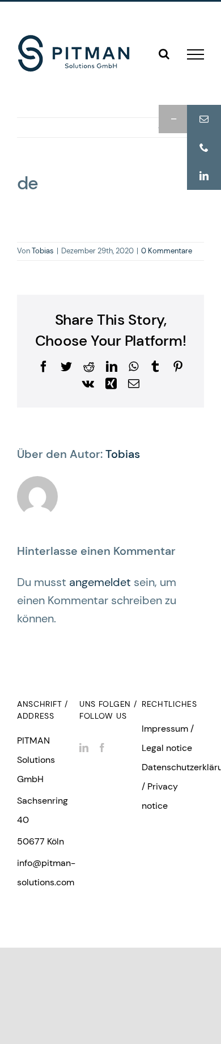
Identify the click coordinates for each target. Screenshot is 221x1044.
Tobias (43, 251)
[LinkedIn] (83, 747)
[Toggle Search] (164, 54)
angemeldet (100, 582)
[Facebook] (102, 747)
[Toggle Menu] (195, 54)
